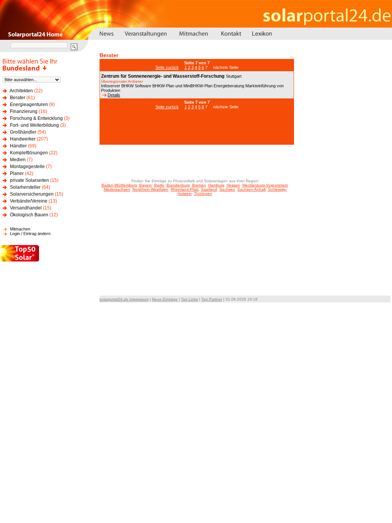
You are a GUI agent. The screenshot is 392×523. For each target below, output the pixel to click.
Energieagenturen (29, 104)
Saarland (209, 189)
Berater (17, 97)
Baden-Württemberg (119, 185)
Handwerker (23, 139)
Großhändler (23, 132)
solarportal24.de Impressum (124, 299)
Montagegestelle (27, 166)
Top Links (189, 299)
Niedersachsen (117, 189)
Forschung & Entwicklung (36, 118)
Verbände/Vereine (28, 201)
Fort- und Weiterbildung (34, 125)
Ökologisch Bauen (29, 214)
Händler (18, 146)
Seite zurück (167, 67)
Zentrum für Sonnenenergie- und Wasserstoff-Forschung (162, 76)
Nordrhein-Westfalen (150, 189)
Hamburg (216, 185)
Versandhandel (26, 208)
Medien (18, 159)
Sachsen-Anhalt (251, 189)
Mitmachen (20, 229)
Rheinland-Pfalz (185, 189)
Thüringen (203, 193)
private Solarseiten (29, 180)
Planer (17, 173)
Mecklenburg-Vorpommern (265, 185)
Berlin (159, 185)
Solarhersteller (25, 187)
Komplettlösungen (29, 152)
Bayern (145, 185)
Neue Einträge (165, 299)
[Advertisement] (196, 130)
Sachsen (227, 189)
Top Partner (211, 299)
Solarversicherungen (32, 194)
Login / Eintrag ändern (30, 233)
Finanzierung (24, 111)
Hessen (233, 185)
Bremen (199, 185)
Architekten (21, 90)
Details (114, 95)
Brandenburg (178, 185)
